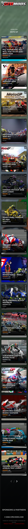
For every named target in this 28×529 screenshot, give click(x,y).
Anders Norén (13, 520)
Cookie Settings (19, 523)
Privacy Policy (8, 523)
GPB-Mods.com (17, 517)
